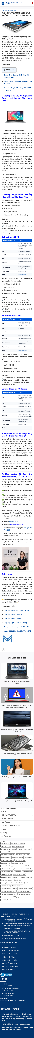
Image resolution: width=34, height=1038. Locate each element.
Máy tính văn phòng (7, 871)
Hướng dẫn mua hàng (9, 963)
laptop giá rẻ (28, 857)
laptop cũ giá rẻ (5, 857)
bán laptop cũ (5, 843)
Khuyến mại (5, 822)
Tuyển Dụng (5, 837)
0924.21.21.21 (8, 986)
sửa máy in (16, 877)
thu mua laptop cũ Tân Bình (9, 888)
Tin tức (3, 833)
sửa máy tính (17, 880)
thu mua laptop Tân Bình (8, 891)
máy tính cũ (14, 869)
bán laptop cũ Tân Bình (18, 843)
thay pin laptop (5, 885)
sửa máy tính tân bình (7, 883)
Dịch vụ (3, 811)
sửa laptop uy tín (6, 877)
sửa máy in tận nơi (6, 880)
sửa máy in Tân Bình (26, 877)
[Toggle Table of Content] (13, 69)
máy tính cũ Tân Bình (26, 869)
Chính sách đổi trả (8, 957)
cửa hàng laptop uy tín (24, 849)
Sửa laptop (18, 871)
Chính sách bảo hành (9, 954)
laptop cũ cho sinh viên (8, 854)
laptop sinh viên (20, 860)
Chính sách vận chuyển (10, 951)
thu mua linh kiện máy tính (8, 894)
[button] (3, 3)
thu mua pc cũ (5, 897)
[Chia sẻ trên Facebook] (3, 649)
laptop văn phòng (17, 863)
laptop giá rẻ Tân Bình (7, 860)
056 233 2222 (25, 1024)
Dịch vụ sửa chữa (8, 815)
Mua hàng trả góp (8, 969)
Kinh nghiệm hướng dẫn (9, 10)
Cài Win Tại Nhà (6, 846)
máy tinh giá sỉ (5, 869)
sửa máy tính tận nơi (22, 883)
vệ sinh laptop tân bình (8, 899)
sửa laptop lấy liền (6, 874)
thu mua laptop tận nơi (23, 891)
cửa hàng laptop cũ (18, 846)
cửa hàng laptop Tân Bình (8, 849)
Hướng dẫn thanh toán (10, 966)
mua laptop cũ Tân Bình (24, 866)
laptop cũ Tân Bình (17, 857)
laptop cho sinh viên (7, 852)
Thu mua (4, 829)
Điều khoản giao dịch (9, 947)
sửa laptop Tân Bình (19, 874)
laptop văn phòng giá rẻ (8, 866)
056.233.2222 (8, 995)
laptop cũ (17, 852)
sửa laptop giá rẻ (27, 871)
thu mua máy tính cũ (24, 894)
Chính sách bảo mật (9, 960)
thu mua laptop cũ (17, 885)
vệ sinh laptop (15, 897)
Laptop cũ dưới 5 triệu (22, 854)
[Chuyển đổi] (32, 815)
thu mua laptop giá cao (25, 888)
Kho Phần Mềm (6, 819)
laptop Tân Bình (5, 863)
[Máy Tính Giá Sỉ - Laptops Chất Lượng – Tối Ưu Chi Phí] (14, 3)
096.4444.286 (8, 990)
